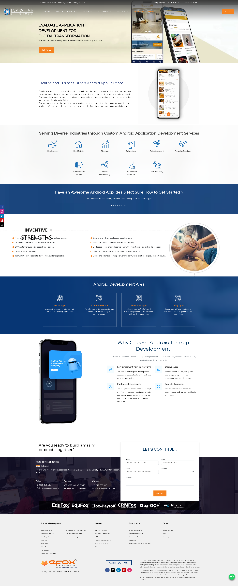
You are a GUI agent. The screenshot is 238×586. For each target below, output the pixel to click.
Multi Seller (133, 540)
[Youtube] (2, 220)
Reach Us (76, 572)
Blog (228, 12)
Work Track (45, 547)
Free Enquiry (119, 205)
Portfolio (59, 572)
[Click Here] (69, 564)
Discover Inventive (66, 12)
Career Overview (168, 530)
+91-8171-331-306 (99, 485)
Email (163, 459)
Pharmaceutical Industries (138, 537)
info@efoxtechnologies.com (47, 488)
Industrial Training (144, 12)
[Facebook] (2, 207)
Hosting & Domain (101, 543)
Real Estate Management (75, 533)
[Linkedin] (2, 216)
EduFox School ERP (47, 530)
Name (128, 459)
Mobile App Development (103, 540)
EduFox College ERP (47, 533)
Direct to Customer (135, 530)
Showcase (122, 12)
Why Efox (52, 572)
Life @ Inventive (160, 2)
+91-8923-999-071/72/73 (74, 485)
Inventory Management (74, 537)
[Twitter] (2, 224)
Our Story (44, 572)
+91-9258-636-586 (43, 485)
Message (129, 477)
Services (87, 12)
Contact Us (191, 2)
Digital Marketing (101, 530)
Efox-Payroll (45, 537)
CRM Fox (44, 540)
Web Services (99, 537)
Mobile (128, 468)
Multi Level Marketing (48, 553)
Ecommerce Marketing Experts (139, 543)
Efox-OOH (44, 543)
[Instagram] (2, 211)
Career (175, 2)
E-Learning (45, 550)
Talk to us (46, 50)
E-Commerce (104, 12)
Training (166, 537)
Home (47, 12)
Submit (160, 493)
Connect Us (118, 562)
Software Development (103, 533)
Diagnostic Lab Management (76, 530)
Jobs (164, 533)
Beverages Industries (136, 533)
